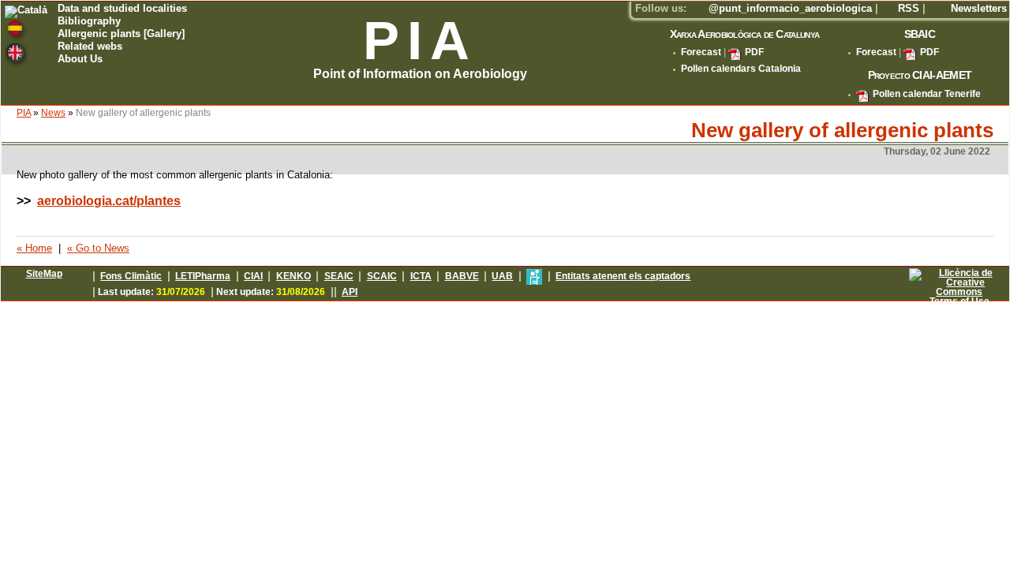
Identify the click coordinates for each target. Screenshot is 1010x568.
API (349, 292)
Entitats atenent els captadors (623, 276)
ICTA (421, 276)
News (53, 113)
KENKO (293, 276)
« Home (34, 248)
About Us (80, 59)
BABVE (462, 276)
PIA (24, 113)
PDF (754, 52)
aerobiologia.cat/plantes (109, 200)
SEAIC (339, 276)
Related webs (90, 47)
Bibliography (89, 22)
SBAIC (919, 34)
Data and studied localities (122, 9)
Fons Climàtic (131, 276)
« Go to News (98, 248)
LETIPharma (202, 276)
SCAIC (382, 276)
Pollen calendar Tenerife (927, 94)
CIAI (253, 276)
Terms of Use (959, 301)
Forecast (701, 52)
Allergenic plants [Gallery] (121, 34)
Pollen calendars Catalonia (741, 68)
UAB (502, 276)
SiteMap (44, 273)
